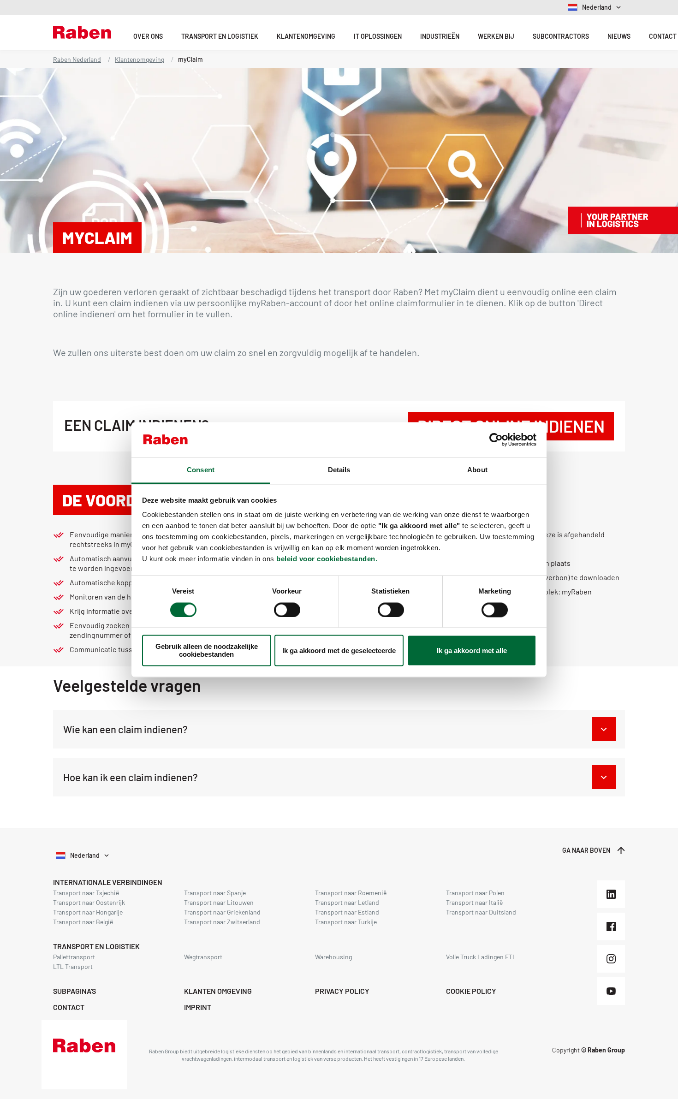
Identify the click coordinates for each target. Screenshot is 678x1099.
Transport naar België (83, 922)
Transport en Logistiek (219, 36)
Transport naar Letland (347, 902)
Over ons (148, 36)
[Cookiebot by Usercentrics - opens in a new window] (496, 439)
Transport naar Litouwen (219, 902)
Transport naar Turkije (346, 922)
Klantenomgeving (306, 36)
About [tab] (477, 470)
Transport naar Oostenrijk (89, 902)
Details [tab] (339, 470)
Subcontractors (561, 36)
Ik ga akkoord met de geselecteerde (339, 650)
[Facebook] (611, 926)
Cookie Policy (471, 990)
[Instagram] (611, 959)
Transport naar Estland (347, 912)
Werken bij (496, 36)
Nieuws (618, 36)
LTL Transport (73, 966)
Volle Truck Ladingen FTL (481, 957)
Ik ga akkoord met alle (472, 650)
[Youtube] (611, 991)
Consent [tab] (200, 470)
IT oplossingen (378, 36)
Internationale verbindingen (107, 882)
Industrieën (439, 36)
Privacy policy (342, 990)
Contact (68, 1007)
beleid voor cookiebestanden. (326, 559)
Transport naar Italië (474, 902)
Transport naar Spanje (215, 893)
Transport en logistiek (96, 946)
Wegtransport (203, 957)
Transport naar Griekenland (222, 912)
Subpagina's (74, 990)
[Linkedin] (611, 894)
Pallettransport (74, 957)
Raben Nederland (77, 59)
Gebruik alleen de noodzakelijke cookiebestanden (206, 651)
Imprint (197, 1007)
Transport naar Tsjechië (86, 893)
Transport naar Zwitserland (222, 922)
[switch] (287, 609)
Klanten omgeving (218, 990)
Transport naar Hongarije (88, 912)
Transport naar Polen (475, 893)
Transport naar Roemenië (351, 893)
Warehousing (333, 957)
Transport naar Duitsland (481, 912)
